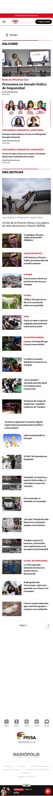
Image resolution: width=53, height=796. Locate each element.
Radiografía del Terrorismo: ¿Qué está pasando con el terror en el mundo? (36, 587)
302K (6, 726)
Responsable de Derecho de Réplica (38, 770)
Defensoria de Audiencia (11, 770)
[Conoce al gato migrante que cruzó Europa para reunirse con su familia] (11, 609)
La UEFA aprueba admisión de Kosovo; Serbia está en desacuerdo (34, 569)
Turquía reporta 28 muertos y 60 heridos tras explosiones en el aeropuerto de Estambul (36, 545)
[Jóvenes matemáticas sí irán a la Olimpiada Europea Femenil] (26, 113)
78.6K (36, 726)
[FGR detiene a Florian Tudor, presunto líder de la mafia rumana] (11, 259)
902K (16, 726)
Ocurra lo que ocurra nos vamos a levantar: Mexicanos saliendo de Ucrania (24, 155)
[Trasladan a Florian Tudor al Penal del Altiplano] (11, 241)
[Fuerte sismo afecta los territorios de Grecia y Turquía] (11, 280)
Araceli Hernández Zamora (11, 141)
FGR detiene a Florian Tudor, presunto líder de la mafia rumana (36, 260)
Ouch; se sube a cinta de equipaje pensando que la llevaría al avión (35, 323)
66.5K (46, 726)
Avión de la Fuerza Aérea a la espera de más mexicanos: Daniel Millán (25, 224)
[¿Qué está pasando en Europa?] (11, 441)
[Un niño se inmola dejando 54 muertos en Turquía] (11, 364)
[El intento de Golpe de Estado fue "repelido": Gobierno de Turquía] (11, 406)
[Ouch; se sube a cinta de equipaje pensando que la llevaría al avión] (11, 322)
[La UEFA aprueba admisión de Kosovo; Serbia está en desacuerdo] (11, 567)
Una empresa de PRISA (26, 735)
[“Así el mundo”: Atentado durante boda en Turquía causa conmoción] (11, 385)
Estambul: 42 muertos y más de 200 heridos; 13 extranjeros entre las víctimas (35, 482)
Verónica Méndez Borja (10, 92)
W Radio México (15, 22)
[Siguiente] (48, 625)
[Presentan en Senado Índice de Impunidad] (26, 62)
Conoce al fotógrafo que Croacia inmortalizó (36, 343)
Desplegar (26, 785)
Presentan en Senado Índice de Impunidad (24, 86)
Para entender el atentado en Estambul (35, 500)
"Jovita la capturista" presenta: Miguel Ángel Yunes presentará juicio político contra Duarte (23, 424)
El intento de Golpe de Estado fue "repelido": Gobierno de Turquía (35, 403)
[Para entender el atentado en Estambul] (11, 504)
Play (48, 791)
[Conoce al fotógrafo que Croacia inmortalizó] (11, 343)
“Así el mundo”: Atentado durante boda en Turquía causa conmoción (35, 384)
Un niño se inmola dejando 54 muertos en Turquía (35, 361)
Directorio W (8, 766)
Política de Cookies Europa (40, 766)
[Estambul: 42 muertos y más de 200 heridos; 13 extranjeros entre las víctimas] (11, 483)
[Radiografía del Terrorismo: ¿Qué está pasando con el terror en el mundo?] (11, 588)
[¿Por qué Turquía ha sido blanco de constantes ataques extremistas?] (11, 525)
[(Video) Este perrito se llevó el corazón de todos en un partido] (11, 301)
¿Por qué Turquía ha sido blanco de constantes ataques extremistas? (36, 522)
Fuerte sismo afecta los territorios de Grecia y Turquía (35, 281)
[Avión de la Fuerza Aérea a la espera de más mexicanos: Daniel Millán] (26, 196)
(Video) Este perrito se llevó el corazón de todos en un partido (35, 302)
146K (26, 726)
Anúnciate (26, 773)
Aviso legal (21, 766)
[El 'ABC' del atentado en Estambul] (11, 462)
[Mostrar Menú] (3, 21)
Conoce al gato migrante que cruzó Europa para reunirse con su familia (36, 606)
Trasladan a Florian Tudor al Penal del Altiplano (33, 237)
